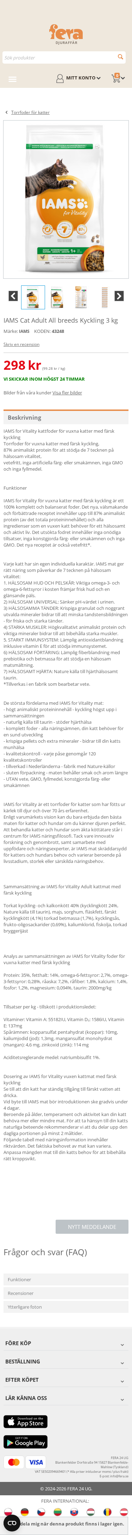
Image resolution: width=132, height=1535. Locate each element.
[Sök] (120, 56)
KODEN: (42, 331)
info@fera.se (119, 1476)
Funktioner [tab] (19, 1279)
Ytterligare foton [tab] (25, 1307)
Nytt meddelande (92, 1226)
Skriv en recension (21, 344)
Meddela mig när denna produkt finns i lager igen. (67, 1524)
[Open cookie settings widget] (12, 1523)
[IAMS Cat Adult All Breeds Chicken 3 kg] (66, 199)
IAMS (24, 331)
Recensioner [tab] (20, 1293)
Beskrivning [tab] (24, 417)
